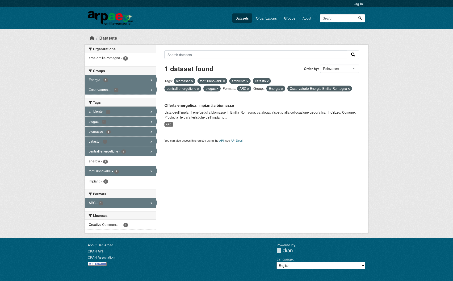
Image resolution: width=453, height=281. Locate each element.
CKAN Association (101, 257)
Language (285, 259)
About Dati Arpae (100, 245)
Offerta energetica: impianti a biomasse (199, 105)
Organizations (266, 18)
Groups (289, 18)
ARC (169, 124)
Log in (358, 3)
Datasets (242, 18)
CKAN (285, 250)
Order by (311, 68)
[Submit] (360, 18)
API (221, 140)
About (306, 18)
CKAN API (95, 251)
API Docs (237, 140)
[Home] (92, 38)
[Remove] (192, 81)
